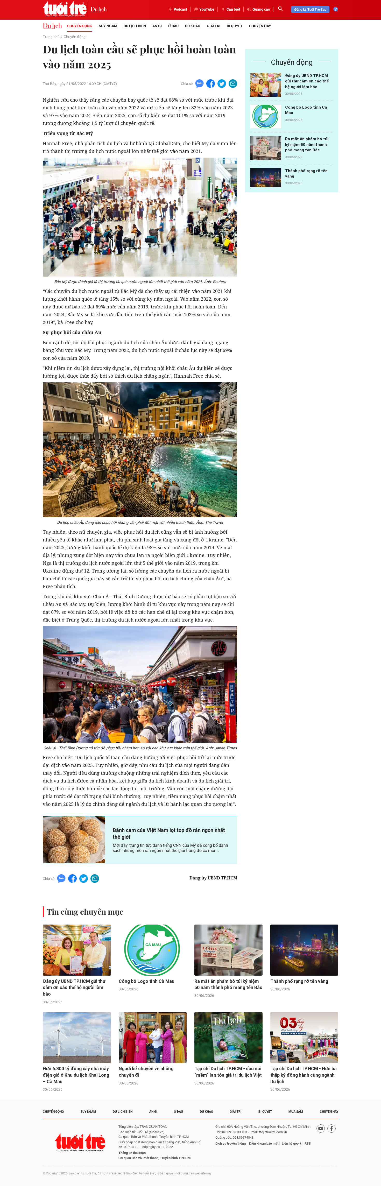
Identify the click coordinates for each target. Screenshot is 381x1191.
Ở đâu (173, 26)
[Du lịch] (99, 9)
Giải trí (213, 26)
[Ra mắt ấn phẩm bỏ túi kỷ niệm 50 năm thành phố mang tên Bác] (265, 148)
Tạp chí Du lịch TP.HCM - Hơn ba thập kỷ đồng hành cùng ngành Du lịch (303, 1075)
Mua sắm (295, 1112)
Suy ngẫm (108, 26)
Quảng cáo (261, 9)
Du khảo (192, 26)
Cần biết (233, 9)
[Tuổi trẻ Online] (81, 1142)
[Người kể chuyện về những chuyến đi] (153, 1037)
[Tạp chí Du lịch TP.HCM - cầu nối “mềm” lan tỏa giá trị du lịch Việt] (228, 1037)
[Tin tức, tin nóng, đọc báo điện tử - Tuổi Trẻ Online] (67, 9)
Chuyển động (79, 26)
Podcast (180, 9)
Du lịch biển (135, 26)
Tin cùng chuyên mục (85, 911)
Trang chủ (51, 37)
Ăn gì (157, 26)
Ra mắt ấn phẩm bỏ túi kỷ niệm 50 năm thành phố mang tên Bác (306, 144)
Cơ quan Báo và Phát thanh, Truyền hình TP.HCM (154, 1158)
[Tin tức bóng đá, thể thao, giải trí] (52, 26)
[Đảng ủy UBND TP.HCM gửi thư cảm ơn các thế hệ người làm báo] (265, 85)
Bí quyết (235, 26)
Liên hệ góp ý (291, 1143)
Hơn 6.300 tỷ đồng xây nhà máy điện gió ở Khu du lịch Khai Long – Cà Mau (76, 1075)
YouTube (206, 9)
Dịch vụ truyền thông (230, 1143)
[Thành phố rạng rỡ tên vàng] (265, 180)
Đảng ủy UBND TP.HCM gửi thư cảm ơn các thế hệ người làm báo (307, 81)
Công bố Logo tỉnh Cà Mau (146, 981)
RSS (308, 1143)
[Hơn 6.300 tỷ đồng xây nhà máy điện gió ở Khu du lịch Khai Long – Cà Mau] (77, 1037)
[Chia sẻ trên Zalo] (199, 83)
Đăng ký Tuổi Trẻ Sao (310, 9)
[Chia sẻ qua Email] (233, 83)
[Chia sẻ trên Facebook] (210, 83)
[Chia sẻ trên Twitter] (221, 83)
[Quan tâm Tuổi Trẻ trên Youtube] (320, 1142)
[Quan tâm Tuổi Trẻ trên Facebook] (331, 1142)
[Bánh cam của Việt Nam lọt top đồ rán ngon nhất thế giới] (74, 839)
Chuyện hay (260, 26)
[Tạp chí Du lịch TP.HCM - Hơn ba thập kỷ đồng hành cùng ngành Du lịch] (304, 1037)
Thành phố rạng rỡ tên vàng (299, 981)
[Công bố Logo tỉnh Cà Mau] (265, 116)
